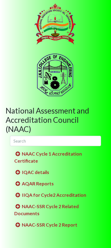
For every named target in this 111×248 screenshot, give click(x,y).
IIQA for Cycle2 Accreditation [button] (53, 195)
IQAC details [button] (35, 172)
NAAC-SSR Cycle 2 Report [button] (49, 225)
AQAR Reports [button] (37, 183)
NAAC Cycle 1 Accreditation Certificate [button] (48, 157)
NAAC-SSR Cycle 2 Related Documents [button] (46, 210)
